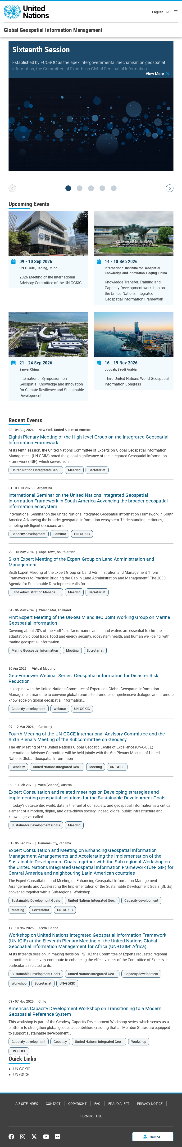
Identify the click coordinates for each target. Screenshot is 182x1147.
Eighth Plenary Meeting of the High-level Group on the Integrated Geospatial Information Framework (88, 439)
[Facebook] (13, 1136)
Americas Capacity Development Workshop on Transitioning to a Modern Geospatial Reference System (85, 1011)
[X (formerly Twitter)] (34, 1136)
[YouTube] (46, 1136)
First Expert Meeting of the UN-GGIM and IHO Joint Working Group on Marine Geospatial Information (89, 620)
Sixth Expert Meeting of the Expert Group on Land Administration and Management (81, 562)
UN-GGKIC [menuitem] (21, 1068)
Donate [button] (156, 1136)
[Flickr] (58, 1136)
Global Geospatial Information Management (53, 30)
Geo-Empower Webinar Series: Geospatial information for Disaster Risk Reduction (83, 678)
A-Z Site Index (26, 1103)
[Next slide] (169, 188)
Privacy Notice (150, 1103)
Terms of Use (91, 1116)
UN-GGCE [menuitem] (21, 1074)
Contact (53, 1103)
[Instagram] (22, 1136)
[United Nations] (26, 12)
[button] (158, 73)
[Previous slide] (12, 188)
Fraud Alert (118, 1103)
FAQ (97, 1103)
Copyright (77, 1103)
